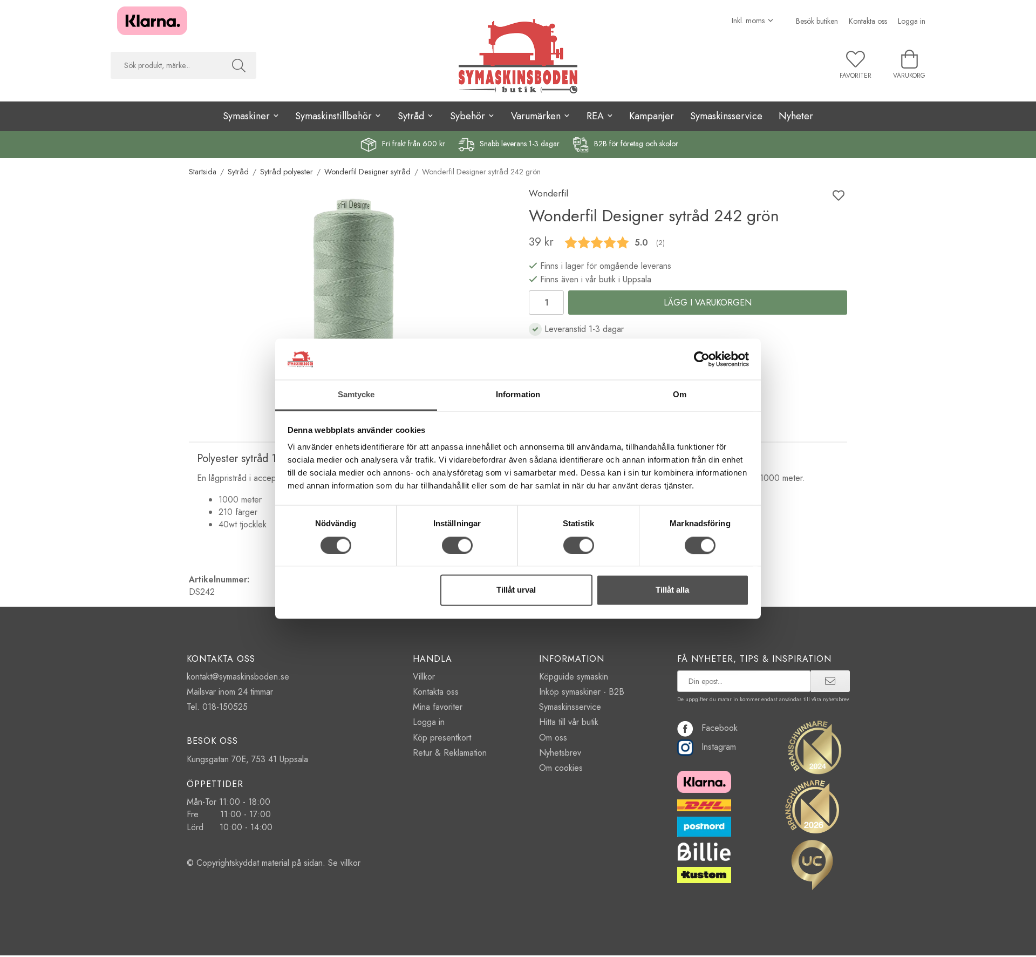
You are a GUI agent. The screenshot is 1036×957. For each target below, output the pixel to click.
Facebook (719, 728)
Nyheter (796, 116)
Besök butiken (817, 21)
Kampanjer (651, 116)
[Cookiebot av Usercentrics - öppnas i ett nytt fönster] (702, 359)
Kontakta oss (868, 21)
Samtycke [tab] (356, 394)
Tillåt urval (516, 590)
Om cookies (561, 768)
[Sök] (238, 65)
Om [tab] (679, 394)
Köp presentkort (442, 737)
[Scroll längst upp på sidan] (832, 942)
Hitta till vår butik (568, 722)
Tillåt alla (672, 590)
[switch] (457, 545)
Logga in (911, 21)
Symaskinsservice (726, 116)
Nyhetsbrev (560, 752)
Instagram (718, 747)
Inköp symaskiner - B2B (581, 691)
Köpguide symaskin (573, 676)
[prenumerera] (830, 681)
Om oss (553, 737)
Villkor (424, 676)
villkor (350, 863)
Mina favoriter (437, 707)
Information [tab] (518, 394)
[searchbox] (166, 65)
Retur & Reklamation (450, 752)
